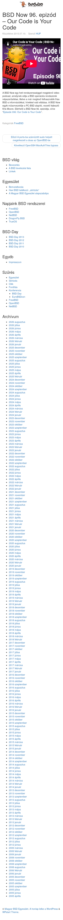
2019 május (15, 591)
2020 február (15, 562)
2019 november (17, 572)
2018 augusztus (17, 620)
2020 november (17, 533)
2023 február (15, 447)
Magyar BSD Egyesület (16, 908)
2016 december (17, 674)
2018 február (15, 639)
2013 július (14, 803)
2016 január (15, 710)
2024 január (15, 414)
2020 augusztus (17, 543)
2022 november (17, 456)
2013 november (17, 793)
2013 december (17, 790)
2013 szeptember (18, 796)
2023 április (15, 440)
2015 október (15, 719)
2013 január (15, 822)
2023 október (15, 424)
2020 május (15, 552)
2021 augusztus (17, 504)
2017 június (15, 655)
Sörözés (13, 280)
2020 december (17, 530)
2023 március (16, 443)
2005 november (17, 880)
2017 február (15, 668)
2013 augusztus (17, 799)
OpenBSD (14, 211)
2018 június (15, 626)
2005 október (15, 883)
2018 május (15, 629)
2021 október (15, 498)
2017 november (17, 645)
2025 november (17, 350)
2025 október (15, 354)
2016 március (16, 703)
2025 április (15, 373)
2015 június (15, 732)
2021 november (17, 495)
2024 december (17, 379)
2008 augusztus (17, 867)
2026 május (15, 331)
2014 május (15, 774)
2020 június (15, 549)
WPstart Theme (10, 912)
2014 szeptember (18, 761)
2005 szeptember (18, 886)
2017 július (14, 652)
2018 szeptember (18, 617)
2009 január (15, 854)
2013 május (15, 809)
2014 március (16, 780)
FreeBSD (18, 123)
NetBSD (13, 215)
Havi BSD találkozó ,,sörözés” (24, 190)
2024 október (15, 386)
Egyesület (14, 277)
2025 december (17, 347)
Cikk (11, 283)
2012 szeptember (18, 835)
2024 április (15, 405)
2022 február (15, 485)
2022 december (17, 453)
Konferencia (15, 290)
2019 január (15, 604)
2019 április (15, 594)
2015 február (15, 745)
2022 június (15, 472)
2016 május (15, 697)
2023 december (17, 418)
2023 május (15, 437)
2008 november (17, 857)
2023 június (15, 434)
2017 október (15, 649)
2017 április (15, 661)
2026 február (15, 341)
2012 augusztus (17, 838)
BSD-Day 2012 (16, 240)
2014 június (15, 770)
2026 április (15, 334)
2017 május (15, 658)
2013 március (16, 815)
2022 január (15, 488)
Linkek (12, 171)
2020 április (15, 556)
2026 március (16, 337)
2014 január (15, 787)
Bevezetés (14, 164)
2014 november (17, 754)
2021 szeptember (18, 501)
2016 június (15, 693)
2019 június (15, 588)
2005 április (15, 896)
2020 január (15, 565)
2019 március (16, 597)
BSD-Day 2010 (16, 246)
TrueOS (13, 221)
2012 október (15, 831)
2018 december (17, 607)
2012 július (14, 841)
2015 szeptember (18, 722)
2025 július (14, 363)
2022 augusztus (17, 466)
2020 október (15, 536)
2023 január (15, 450)
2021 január (15, 527)
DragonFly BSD (17, 218)
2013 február (15, 819)
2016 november (17, 677)
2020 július (14, 546)
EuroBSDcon (18, 296)
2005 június (15, 892)
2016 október (15, 681)
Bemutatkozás (16, 186)
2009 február (15, 851)
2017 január (15, 671)
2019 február (15, 600)
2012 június (15, 844)
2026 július (14, 325)
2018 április (15, 633)
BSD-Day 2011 (16, 243)
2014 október (15, 758)
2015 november (17, 716)
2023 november (17, 421)
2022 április (15, 479)
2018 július (14, 623)
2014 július (14, 767)
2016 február (15, 706)
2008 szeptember (18, 863)
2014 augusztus (17, 764)
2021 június (15, 511)
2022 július (14, 469)
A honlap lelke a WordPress (44, 908)
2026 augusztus (17, 321)
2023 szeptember (18, 427)
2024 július (14, 395)
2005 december (17, 876)
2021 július (14, 507)
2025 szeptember (18, 357)
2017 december (17, 642)
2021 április (15, 517)
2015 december (17, 713)
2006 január (15, 873)
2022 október (15, 459)
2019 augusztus (17, 581)
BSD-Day (16, 293)
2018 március (16, 636)
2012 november (17, 828)
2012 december (17, 825)
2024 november (17, 382)
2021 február (15, 524)
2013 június (15, 806)
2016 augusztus (17, 687)
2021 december (17, 491)
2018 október (15, 613)
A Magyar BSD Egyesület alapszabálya (29, 193)
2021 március (16, 520)
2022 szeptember (18, 463)
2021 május (15, 514)
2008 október (15, 860)
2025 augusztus (17, 360)
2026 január (15, 344)
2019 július (14, 584)
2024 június (15, 398)
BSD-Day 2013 (16, 236)
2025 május (15, 370)
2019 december (17, 568)
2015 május (15, 735)
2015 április (15, 738)
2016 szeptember (18, 684)
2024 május (15, 402)
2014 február (15, 783)
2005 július (14, 889)
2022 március (16, 482)
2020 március (16, 559)
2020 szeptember (18, 540)
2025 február (15, 376)
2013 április (15, 812)
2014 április (15, 777)
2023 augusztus (17, 430)
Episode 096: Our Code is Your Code (22, 112)
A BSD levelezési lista (20, 168)
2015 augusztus (17, 726)
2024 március (16, 408)
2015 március (16, 742)
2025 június (15, 366)
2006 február (15, 870)
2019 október (15, 575)
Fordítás (13, 287)
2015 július (14, 729)
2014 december (17, 751)
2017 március (16, 665)
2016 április (15, 700)
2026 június (15, 328)
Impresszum (15, 262)
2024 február (15, 411)
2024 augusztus (17, 392)
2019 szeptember (18, 578)
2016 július (14, 690)
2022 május (15, 475)
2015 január (15, 748)
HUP (38, 33)
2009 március (16, 847)
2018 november (17, 610)
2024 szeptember (18, 389)
